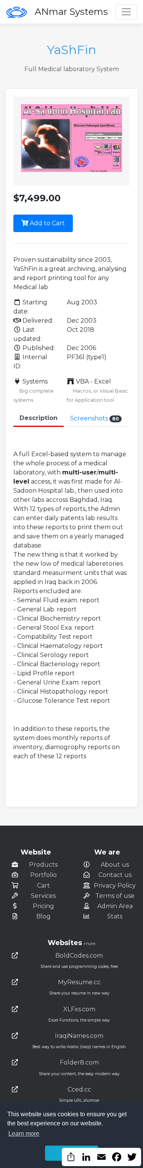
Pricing (43, 906)
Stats (114, 916)
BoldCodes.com (79, 955)
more (89, 943)
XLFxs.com (79, 1009)
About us (115, 864)
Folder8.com (79, 1062)
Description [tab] (38, 418)
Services (43, 895)
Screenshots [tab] (94, 418)
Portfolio (43, 874)
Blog (43, 916)
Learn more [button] (23, 1133)
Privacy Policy (115, 885)
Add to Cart (46, 223)
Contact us (115, 874)
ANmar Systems (71, 11)
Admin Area (115, 906)
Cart (43, 885)
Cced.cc (79, 1089)
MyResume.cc (79, 982)
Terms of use (115, 895)
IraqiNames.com (79, 1035)
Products (43, 864)
